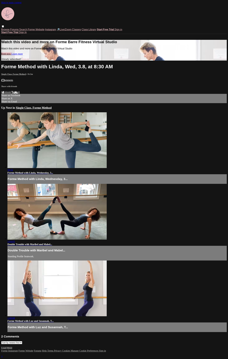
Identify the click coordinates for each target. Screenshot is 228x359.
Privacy (58, 350)
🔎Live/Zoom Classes (69, 29)
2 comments (7, 80)
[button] (3, 26)
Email (17, 92)
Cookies (66, 350)
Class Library (89, 29)
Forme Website (36, 29)
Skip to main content (11, 2)
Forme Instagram (9, 350)
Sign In (23, 32)
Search (23, 29)
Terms (50, 350)
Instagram (50, 29)
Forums (14, 29)
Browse (5, 29)
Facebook (6, 92)
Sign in (118, 29)
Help (44, 350)
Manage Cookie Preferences (85, 350)
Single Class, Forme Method (13, 74)
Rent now (6, 54)
